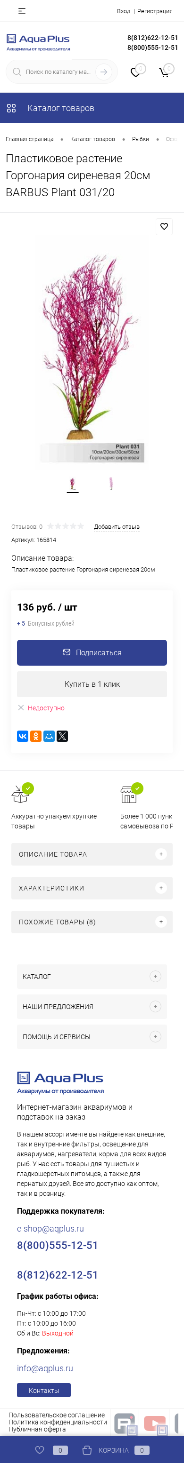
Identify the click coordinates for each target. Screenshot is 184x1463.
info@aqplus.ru (45, 1368)
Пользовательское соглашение (56, 1415)
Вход (123, 11)
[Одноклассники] (36, 736)
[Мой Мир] (49, 736)
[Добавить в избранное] (164, 226)
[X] (62, 736)
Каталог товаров (59, 108)
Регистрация (155, 11)
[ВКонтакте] (22, 736)
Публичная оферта (37, 1429)
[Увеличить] (92, 352)
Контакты (44, 1390)
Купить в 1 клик (92, 684)
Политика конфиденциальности (57, 1422)
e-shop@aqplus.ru (50, 1228)
